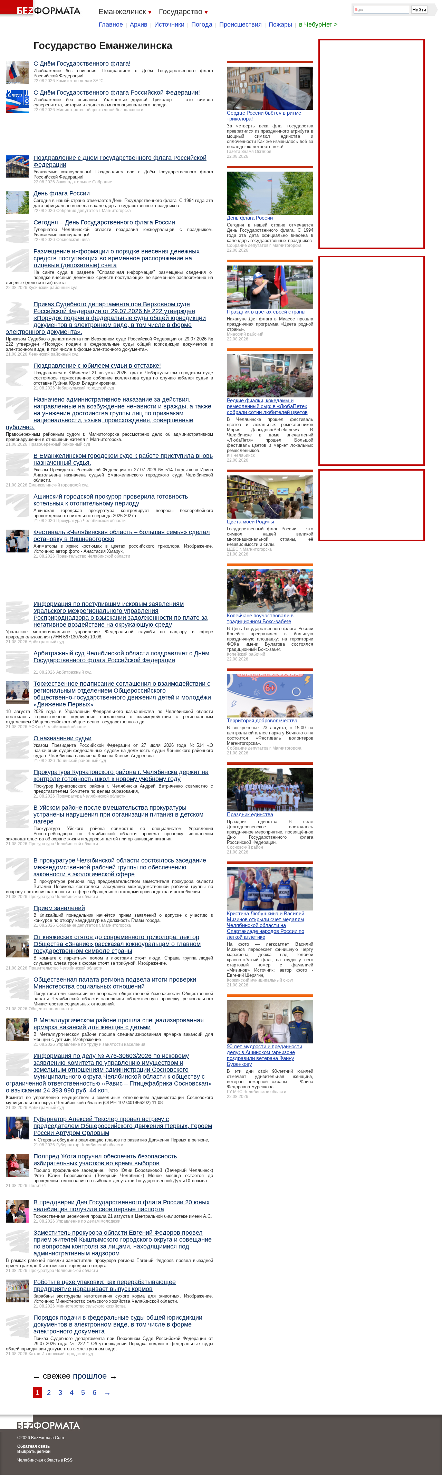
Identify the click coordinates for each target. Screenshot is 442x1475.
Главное (111, 24)
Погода (201, 24)
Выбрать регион (33, 1451)
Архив (138, 24)
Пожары (280, 24)
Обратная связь (33, 1446)
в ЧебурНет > (318, 24)
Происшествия (240, 24)
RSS (68, 1460)
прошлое (90, 1375)
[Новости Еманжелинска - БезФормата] (41, 8)
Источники (169, 24)
